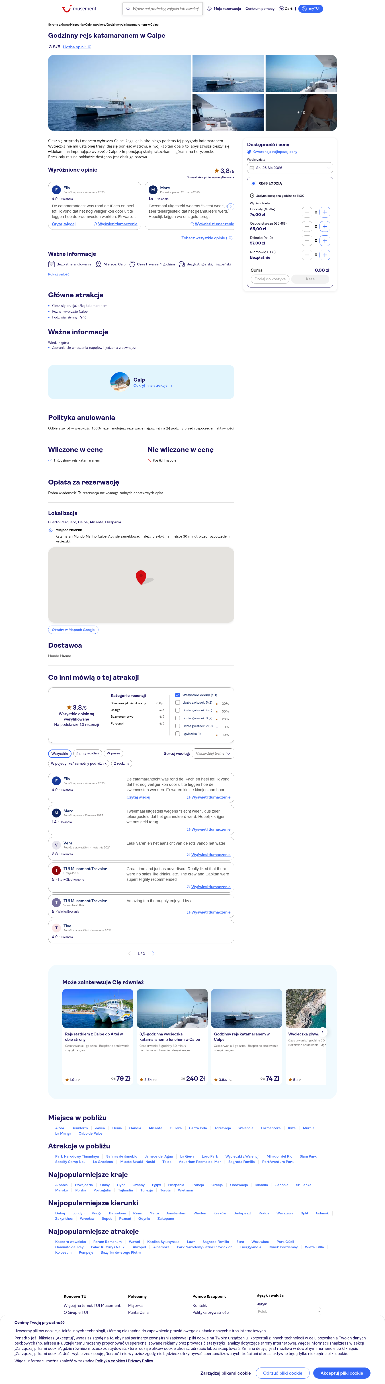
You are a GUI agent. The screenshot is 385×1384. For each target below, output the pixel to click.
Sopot (107, 1218)
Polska (80, 1190)
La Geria (187, 1156)
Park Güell (285, 1242)
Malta (154, 1213)
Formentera (271, 1128)
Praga (97, 1213)
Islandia (261, 1185)
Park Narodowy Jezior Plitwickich (204, 1247)
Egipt (156, 1185)
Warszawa (284, 1213)
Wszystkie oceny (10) (199, 695)
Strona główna (58, 24)
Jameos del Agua (159, 1156)
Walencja (246, 1128)
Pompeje (86, 1252)
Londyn (78, 1213)
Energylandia (250, 1247)
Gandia (135, 1128)
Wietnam (185, 1190)
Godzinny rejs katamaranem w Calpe (132, 24)
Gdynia (144, 1218)
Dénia (117, 1128)
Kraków (219, 1213)
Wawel (134, 1242)
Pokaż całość (59, 274)
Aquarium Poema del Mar (200, 1162)
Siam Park (308, 1156)
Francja (198, 1185)
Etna (240, 1242)
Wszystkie (59, 754)
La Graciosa (103, 1162)
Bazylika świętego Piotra (121, 1252)
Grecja (217, 1185)
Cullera (176, 1128)
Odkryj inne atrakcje (150, 385)
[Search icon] (128, 9)
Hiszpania (77, 24)
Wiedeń (200, 1213)
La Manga (63, 1133)
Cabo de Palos (90, 1133)
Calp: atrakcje (95, 24)
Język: (262, 1304)
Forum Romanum (107, 1242)
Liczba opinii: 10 (77, 47)
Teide (167, 1162)
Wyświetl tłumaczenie (117, 224)
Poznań (125, 1218)
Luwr (191, 1242)
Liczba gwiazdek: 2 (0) (197, 726)
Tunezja (146, 1190)
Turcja (165, 1190)
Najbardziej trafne (210, 753)
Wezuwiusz (260, 1242)
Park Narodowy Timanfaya (77, 1156)
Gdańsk (322, 1213)
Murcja (309, 1128)
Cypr (121, 1185)
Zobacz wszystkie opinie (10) (207, 238)
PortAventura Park (278, 1162)
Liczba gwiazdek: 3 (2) (197, 718)
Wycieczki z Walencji (242, 1156)
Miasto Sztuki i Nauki (137, 1162)
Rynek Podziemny (283, 1247)
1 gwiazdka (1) (191, 733)
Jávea (100, 1128)
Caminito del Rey (69, 1247)
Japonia (282, 1185)
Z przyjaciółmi (87, 753)
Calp (139, 380)
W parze (113, 753)
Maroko (61, 1190)
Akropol (139, 1247)
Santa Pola (198, 1128)
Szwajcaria (84, 1185)
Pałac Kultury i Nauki (108, 1247)
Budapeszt (242, 1213)
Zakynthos (64, 1218)
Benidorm (80, 1128)
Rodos (264, 1213)
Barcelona (117, 1213)
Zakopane (166, 1218)
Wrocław (87, 1218)
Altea (59, 1128)
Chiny (105, 1185)
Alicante (155, 1128)
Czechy (139, 1185)
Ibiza (292, 1128)
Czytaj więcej (64, 224)
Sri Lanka (303, 1185)
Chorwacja (239, 1185)
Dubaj (60, 1213)
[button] (290, 183)
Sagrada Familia (241, 1162)
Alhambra (161, 1247)
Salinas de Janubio (121, 1156)
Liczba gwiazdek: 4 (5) (197, 710)
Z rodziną (121, 763)
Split (305, 1213)
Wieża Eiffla (314, 1247)
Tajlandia (125, 1190)
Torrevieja (222, 1128)
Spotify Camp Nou (70, 1162)
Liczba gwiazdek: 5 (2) (197, 702)
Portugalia (102, 1190)
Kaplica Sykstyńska (163, 1242)
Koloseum (63, 1252)
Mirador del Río (279, 1156)
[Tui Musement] (82, 8)
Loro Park (210, 1156)
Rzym (137, 1213)
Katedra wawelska (70, 1242)
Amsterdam (176, 1213)
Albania (61, 1185)
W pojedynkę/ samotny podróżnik (78, 763)
